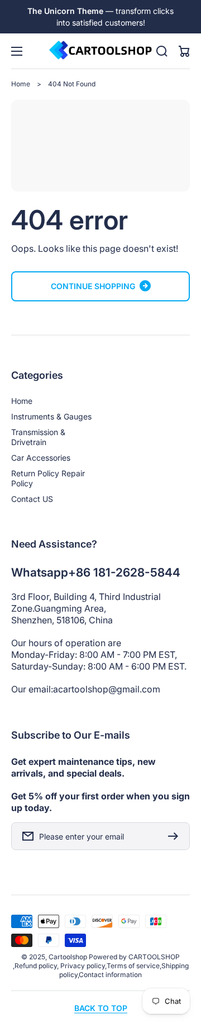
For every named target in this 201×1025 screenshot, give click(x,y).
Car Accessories (40, 457)
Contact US (32, 499)
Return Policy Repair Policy (48, 478)
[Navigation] (16, 51)
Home (20, 84)
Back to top (100, 1008)
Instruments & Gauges (51, 416)
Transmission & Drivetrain (38, 437)
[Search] (162, 51)
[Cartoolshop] (100, 51)
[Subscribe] (176, 836)
